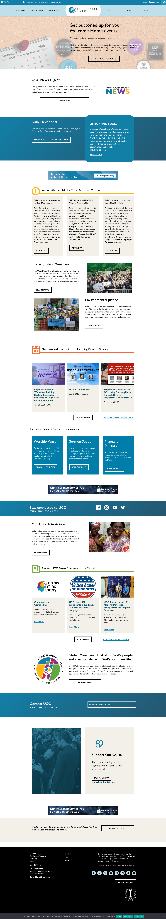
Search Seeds (79, 467)
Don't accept (128, 916)
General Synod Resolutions (40, 877)
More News (83, 639)
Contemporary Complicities (41, 603)
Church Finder (29, 2)
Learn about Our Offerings (103, 781)
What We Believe (37, 10)
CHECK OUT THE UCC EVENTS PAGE (104, 58)
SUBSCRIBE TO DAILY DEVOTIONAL (51, 139)
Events (36, 2)
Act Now (41, 250)
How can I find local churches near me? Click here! (41, 872)
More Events (83, 417)
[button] (2, 42)
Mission (32, 861)
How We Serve (54, 10)
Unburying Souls (103, 123)
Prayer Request (118, 828)
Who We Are (20, 10)
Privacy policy (139, 916)
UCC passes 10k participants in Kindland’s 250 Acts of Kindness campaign (81, 606)
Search (145, 2)
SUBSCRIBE (64, 100)
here (119, 860)
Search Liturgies (45, 467)
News (67, 857)
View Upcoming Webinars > (118, 417)
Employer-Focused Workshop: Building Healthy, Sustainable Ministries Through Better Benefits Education (47, 395)
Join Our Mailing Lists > (116, 639)
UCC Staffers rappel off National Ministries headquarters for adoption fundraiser (117, 606)
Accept (119, 916)
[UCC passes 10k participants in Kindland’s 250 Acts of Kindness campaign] (83, 587)
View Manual (114, 468)
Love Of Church (36, 865)
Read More (96, 154)
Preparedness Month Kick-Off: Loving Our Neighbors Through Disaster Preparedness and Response (118, 393)
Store (46, 2)
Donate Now (154, 1)
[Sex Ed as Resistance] (83, 374)
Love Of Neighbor (36, 868)
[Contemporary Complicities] (48, 587)
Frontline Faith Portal (55, 2)
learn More (94, 325)
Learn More (42, 289)
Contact (41, 2)
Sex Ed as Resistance (79, 389)
